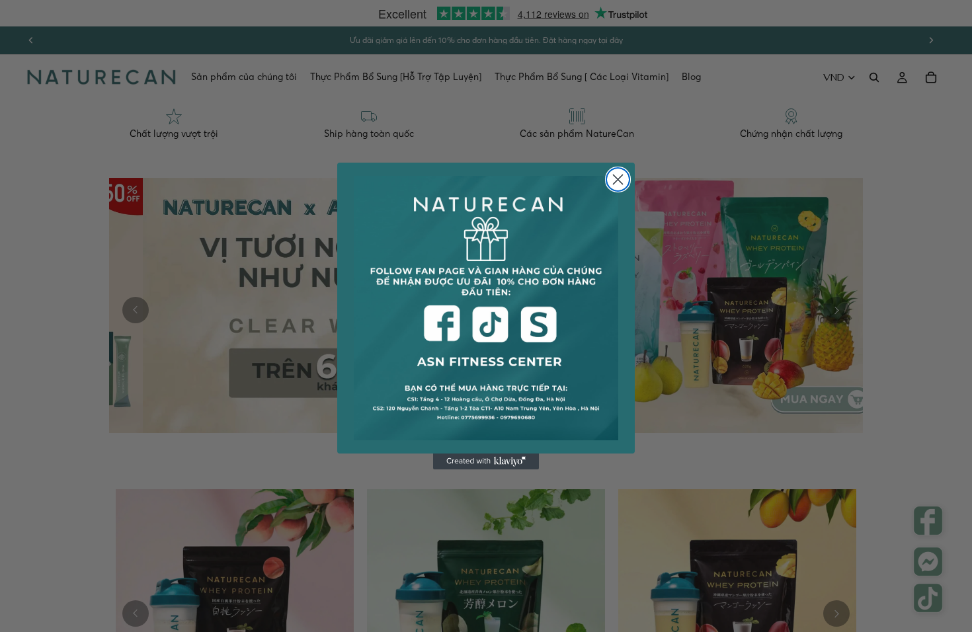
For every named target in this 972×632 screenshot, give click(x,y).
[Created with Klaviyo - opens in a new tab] (486, 461)
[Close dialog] (617, 179)
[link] (486, 308)
